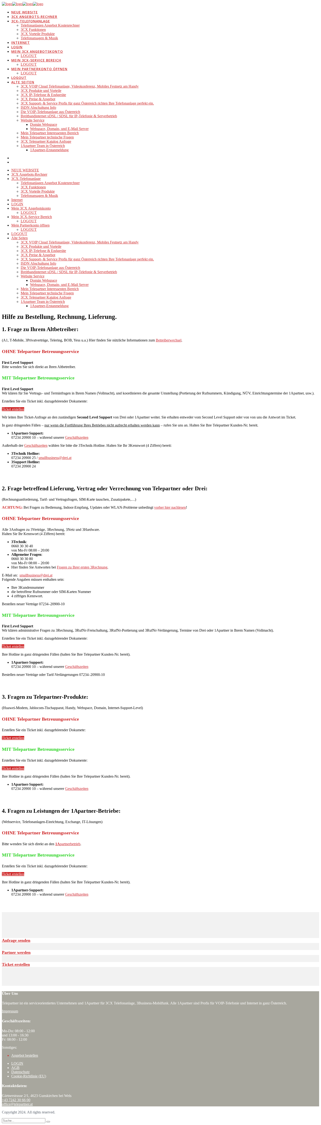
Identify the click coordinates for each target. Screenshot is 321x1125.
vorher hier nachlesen (170, 507)
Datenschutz (20, 1072)
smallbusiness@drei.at (55, 458)
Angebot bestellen (24, 1055)
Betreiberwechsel (168, 340)
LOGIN (17, 1063)
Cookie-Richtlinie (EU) (28, 1076)
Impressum (10, 1011)
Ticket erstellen (13, 409)
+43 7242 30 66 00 (16, 1100)
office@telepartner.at (17, 1104)
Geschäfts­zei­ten (76, 437)
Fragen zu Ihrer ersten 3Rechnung (82, 567)
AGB (15, 1068)
